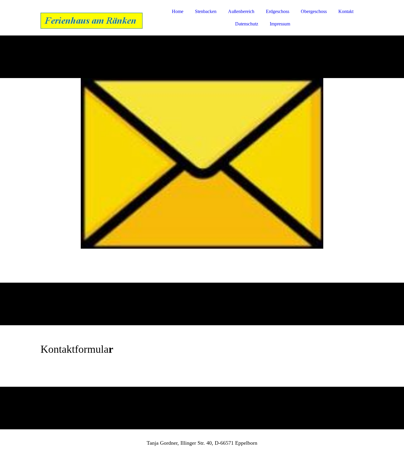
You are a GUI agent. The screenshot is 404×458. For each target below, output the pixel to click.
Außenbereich (241, 11)
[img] (92, 20)
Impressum (280, 23)
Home (177, 11)
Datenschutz (246, 23)
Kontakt (345, 11)
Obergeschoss (314, 11)
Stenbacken (205, 11)
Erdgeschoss (277, 11)
